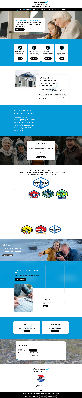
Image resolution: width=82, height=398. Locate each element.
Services (28, 9)
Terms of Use (32, 393)
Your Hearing (35, 9)
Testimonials (50, 9)
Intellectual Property (40, 393)
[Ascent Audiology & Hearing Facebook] (41, 390)
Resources (57, 9)
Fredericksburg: (28, 396)
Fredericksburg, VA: (36, 6)
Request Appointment (20, 29)
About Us (22, 9)
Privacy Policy (26, 393)
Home (17, 9)
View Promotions (55, 331)
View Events (27, 331)
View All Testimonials (41, 157)
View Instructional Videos (20, 279)
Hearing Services (48, 58)
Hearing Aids (43, 9)
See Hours (33, 355)
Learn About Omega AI (8, 255)
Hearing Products (34, 58)
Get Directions (21, 352)
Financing (61, 58)
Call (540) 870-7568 (33, 352)
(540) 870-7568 (46, 6)
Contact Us (64, 9)
